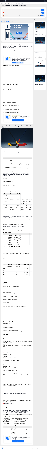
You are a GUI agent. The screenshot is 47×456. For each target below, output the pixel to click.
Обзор (43, 12)
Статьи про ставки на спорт (5, 21)
